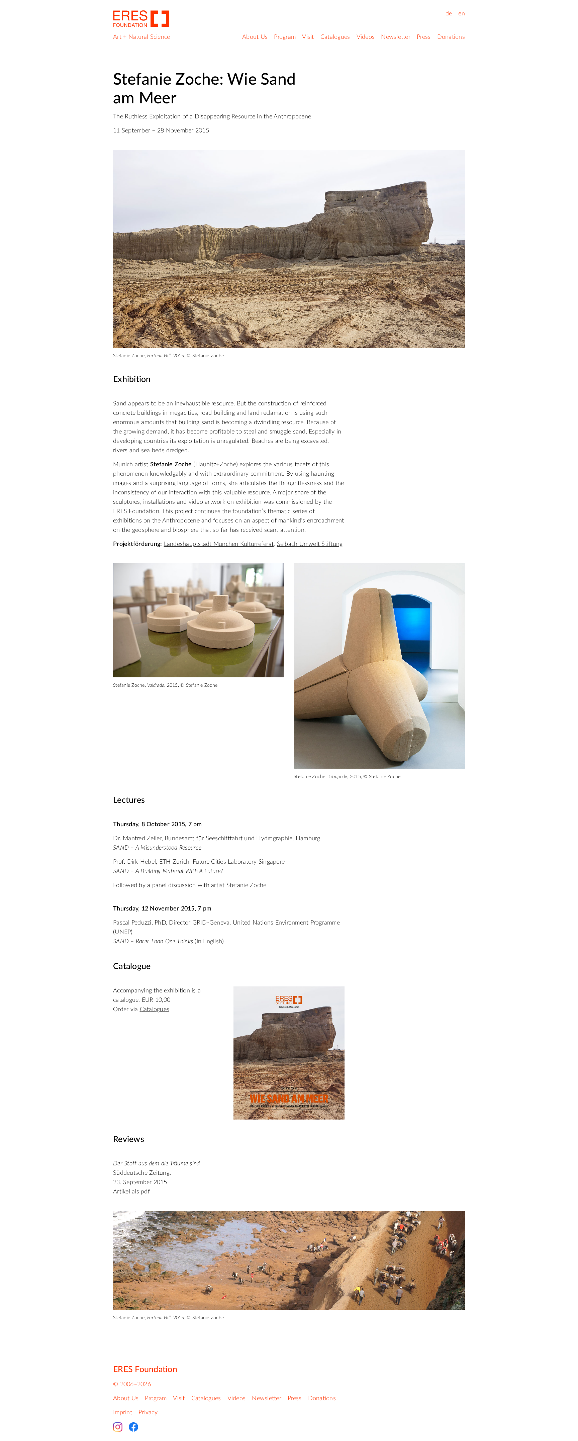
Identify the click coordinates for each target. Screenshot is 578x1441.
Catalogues (335, 37)
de (449, 14)
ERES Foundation (145, 1369)
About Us (255, 37)
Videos (366, 37)
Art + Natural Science (141, 37)
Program (285, 37)
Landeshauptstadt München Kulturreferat (219, 544)
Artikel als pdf (131, 1192)
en (461, 14)
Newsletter (395, 37)
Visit (308, 37)
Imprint (122, 1413)
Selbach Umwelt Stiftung (310, 544)
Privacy (148, 1413)
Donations (451, 37)
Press (423, 37)
